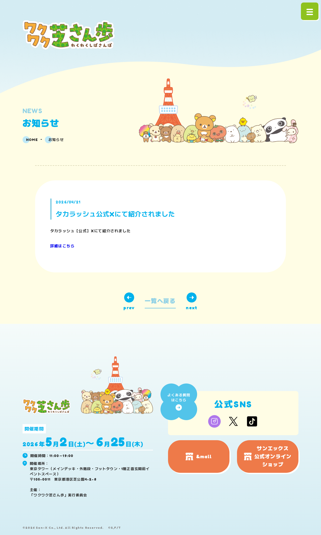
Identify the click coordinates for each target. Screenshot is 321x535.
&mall (204, 456)
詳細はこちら (62, 246)
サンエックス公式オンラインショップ (272, 456)
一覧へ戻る (160, 300)
